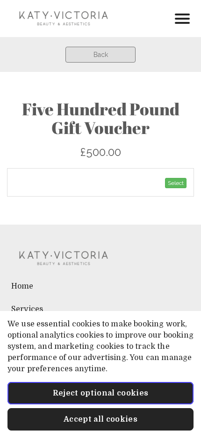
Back (100, 54)
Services (27, 309)
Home (22, 286)
